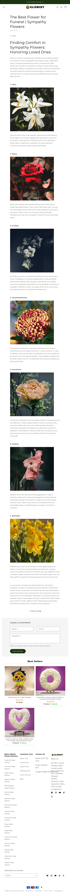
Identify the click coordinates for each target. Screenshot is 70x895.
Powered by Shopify (18, 890)
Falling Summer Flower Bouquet (19, 697)
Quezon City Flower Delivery (11, 838)
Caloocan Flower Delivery (10, 761)
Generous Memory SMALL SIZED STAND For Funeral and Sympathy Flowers (19, 740)
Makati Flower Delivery (9, 774)
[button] (4, 7)
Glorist (11, 890)
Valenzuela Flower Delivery (10, 857)
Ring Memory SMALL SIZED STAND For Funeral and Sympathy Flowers (50, 698)
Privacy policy (38, 890)
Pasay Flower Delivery (9, 825)
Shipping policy (59, 890)
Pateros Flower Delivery (9, 864)
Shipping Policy (25, 771)
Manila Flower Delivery (9, 793)
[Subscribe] (35, 875)
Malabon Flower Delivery (10, 780)
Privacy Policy (24, 762)
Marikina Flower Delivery (10, 800)
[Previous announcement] (4, 2)
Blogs (22, 779)
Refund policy (29, 890)
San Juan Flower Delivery (10, 845)
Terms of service (48, 890)
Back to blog (36, 611)
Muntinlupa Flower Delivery (11, 806)
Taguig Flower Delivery (9, 851)
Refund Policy (24, 766)
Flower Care (24, 758)
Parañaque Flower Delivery (10, 819)
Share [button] (14, 36)
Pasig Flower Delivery (9, 832)
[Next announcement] (66, 2)
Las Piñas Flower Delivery (10, 768)
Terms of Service (25, 775)
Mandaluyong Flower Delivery (10, 787)
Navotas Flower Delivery (10, 812)
